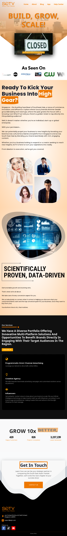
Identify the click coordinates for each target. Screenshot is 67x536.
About (34, 4)
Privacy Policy (33, 533)
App (48, 4)
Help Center (59, 4)
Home (26, 4)
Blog (42, 4)
